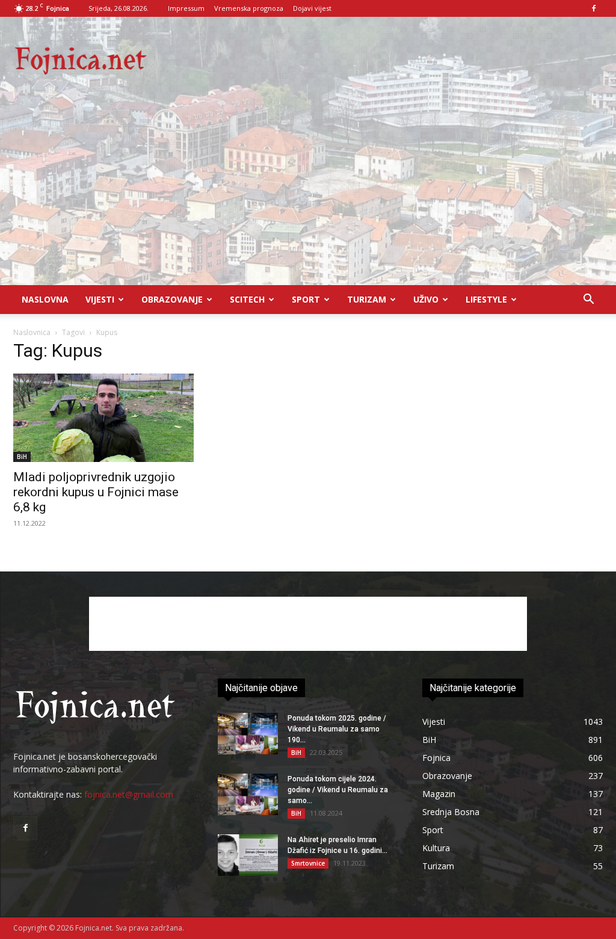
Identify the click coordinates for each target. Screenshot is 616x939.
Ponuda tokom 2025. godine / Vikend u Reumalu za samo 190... (337, 729)
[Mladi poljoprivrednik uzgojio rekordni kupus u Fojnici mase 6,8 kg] (103, 418)
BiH (22, 456)
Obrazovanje (172, 299)
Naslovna (45, 299)
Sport (306, 299)
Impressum (186, 8)
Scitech (247, 299)
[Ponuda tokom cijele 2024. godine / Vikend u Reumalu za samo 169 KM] (248, 794)
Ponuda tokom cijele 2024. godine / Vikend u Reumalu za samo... (338, 790)
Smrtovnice (308, 863)
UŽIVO (426, 299)
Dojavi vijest (312, 8)
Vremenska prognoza (248, 8)
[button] (588, 300)
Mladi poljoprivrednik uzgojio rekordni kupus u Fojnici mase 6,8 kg (96, 492)
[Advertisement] (308, 195)
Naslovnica (32, 332)
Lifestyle (486, 299)
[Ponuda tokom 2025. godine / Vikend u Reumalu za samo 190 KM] (248, 733)
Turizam (366, 299)
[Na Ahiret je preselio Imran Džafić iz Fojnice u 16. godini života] (248, 855)
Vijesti (99, 299)
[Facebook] (594, 8)
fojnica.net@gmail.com (128, 794)
